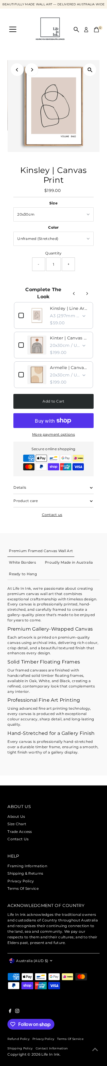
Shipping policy (19, 1048)
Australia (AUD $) (32, 960)
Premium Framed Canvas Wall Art (41, 551)
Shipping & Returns (25, 873)
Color (53, 227)
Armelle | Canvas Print (69, 367)
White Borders (22, 562)
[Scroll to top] (95, 1050)
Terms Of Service (23, 888)
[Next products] (87, 293)
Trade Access (19, 831)
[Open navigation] (12, 29)
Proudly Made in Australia (69, 562)
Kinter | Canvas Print (69, 338)
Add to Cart (53, 401)
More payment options (53, 434)
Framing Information (27, 866)
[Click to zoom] (90, 69)
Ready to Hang (23, 574)
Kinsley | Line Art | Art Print (69, 308)
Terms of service (70, 1039)
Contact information (52, 1048)
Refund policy (18, 1039)
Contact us (52, 515)
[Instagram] (17, 1012)
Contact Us (18, 839)
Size (53, 203)
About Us (16, 816)
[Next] (31, 69)
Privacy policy (43, 1039)
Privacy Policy (20, 881)
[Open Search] (76, 29)
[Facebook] (10, 1012)
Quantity (53, 253)
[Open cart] (96, 29)
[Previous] (17, 69)
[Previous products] (74, 293)
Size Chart (16, 824)
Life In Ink (50, 1054)
